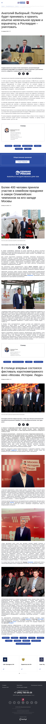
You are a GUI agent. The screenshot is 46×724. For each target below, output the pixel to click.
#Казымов (23, 637)
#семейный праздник (18, 361)
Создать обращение (22, 161)
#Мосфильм (26, 640)
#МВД (28, 148)
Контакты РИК (5, 687)
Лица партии (19, 685)
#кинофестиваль (36, 640)
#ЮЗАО (28, 361)
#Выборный (8, 145)
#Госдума (17, 145)
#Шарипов (32, 637)
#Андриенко (5, 637)
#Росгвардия (19, 148)
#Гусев (8, 640)
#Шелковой (40, 637)
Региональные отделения (36, 685)
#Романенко (7, 361)
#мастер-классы (38, 361)
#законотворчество (27, 145)
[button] (19, 673)
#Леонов (14, 637)
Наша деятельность (10, 6)
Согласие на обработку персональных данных (23, 713)
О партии (4, 685)
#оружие (37, 145)
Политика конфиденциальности (23, 711)
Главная (3, 6)
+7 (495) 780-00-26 (23, 692)
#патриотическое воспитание (23, 643)
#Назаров (17, 640)
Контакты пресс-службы (22, 687)
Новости (17, 6)
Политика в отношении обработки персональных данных (23, 712)
